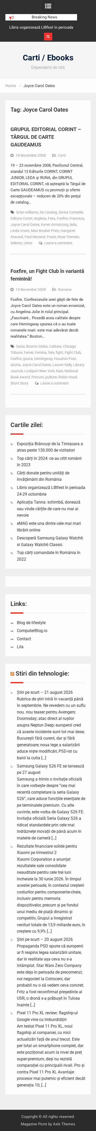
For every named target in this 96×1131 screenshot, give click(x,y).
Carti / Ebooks (48, 57)
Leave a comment (58, 243)
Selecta (16, 243)
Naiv (59, 371)
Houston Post (65, 359)
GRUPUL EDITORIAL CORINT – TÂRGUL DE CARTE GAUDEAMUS (45, 137)
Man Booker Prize (45, 231)
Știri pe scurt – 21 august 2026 (45, 692)
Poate (51, 237)
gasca (28, 359)
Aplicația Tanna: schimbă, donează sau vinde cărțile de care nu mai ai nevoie (48, 509)
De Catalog (48, 212)
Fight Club (73, 352)
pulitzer (51, 377)
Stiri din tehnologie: (42, 673)
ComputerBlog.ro (32, 630)
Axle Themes (64, 1124)
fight (59, 352)
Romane (64, 289)
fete (51, 352)
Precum (37, 377)
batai (20, 346)
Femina (41, 352)
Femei (28, 352)
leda (73, 224)
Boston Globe (37, 346)
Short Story (19, 383)
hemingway (43, 359)
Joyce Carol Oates (24, 224)
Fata (51, 218)
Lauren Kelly (62, 365)
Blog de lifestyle (31, 622)
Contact (24, 638)
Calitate (55, 346)
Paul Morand (35, 237)
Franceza (76, 218)
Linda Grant (19, 231)
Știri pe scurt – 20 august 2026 (45, 939)
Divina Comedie (71, 212)
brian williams (27, 212)
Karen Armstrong (54, 224)
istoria (15, 365)
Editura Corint (21, 218)
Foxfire (62, 218)
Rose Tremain (68, 237)
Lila (20, 646)
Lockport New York (39, 371)
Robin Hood (67, 377)
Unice (28, 243)
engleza (40, 218)
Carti (62, 155)
